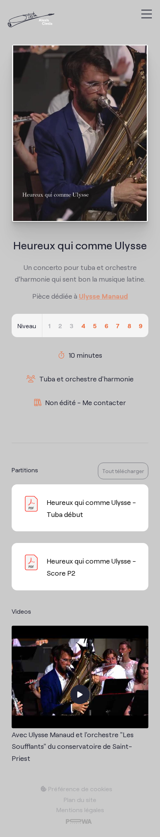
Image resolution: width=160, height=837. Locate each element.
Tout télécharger (123, 470)
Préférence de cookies (79, 788)
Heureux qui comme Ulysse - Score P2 (91, 566)
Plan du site (80, 799)
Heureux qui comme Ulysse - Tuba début (91, 508)
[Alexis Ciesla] (31, 20)
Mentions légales (80, 809)
